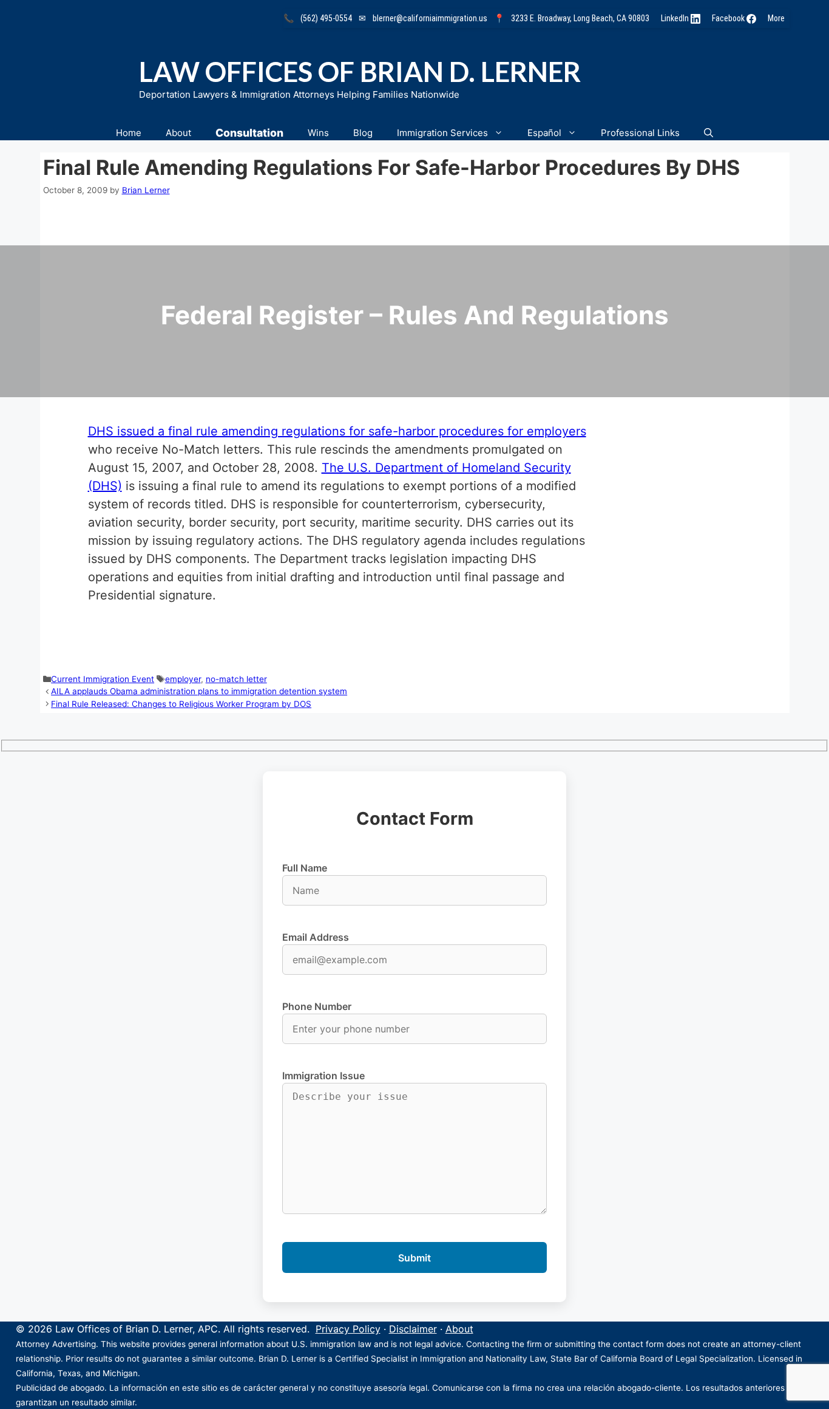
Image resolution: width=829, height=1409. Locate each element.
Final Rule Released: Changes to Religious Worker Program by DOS (181, 704)
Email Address (315, 937)
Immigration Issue (323, 1076)
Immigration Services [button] (442, 132)
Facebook (729, 18)
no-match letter (236, 679)
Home (128, 132)
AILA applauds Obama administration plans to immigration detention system (199, 691)
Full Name (304, 868)
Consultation (249, 132)
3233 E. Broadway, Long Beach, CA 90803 (580, 18)
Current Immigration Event (102, 679)
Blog (363, 132)
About (178, 132)
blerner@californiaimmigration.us (430, 18)
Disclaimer (413, 1329)
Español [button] (544, 132)
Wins (318, 132)
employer (183, 679)
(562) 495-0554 (326, 18)
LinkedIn (676, 18)
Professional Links (640, 132)
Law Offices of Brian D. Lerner (360, 71)
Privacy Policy (348, 1329)
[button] (708, 132)
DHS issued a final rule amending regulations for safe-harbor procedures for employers (337, 431)
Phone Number (316, 1006)
